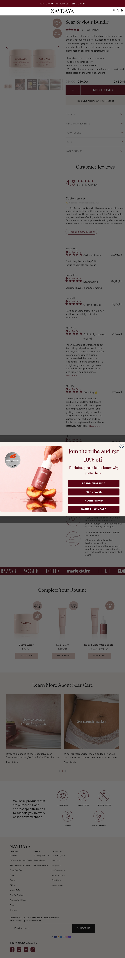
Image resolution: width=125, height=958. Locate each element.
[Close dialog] (121, 445)
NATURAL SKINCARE (93, 509)
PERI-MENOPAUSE (93, 483)
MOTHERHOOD (93, 500)
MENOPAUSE (94, 491)
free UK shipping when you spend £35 (62, 3)
